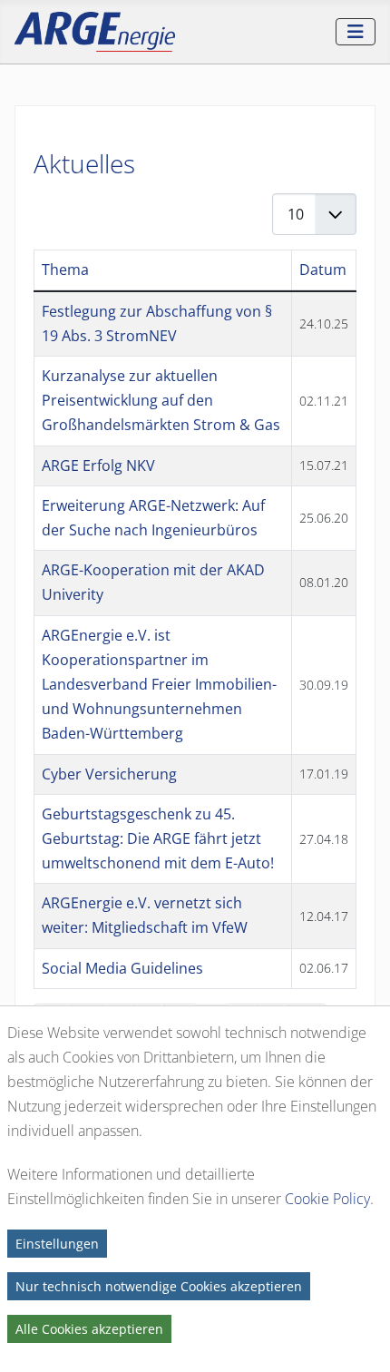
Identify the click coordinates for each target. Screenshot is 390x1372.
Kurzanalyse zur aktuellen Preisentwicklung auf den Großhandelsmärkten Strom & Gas (161, 400)
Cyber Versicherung (109, 774)
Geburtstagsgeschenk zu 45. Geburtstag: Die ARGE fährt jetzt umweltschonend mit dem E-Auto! (158, 838)
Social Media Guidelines (122, 968)
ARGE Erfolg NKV (98, 465)
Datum (322, 269)
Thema (65, 269)
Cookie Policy (327, 1199)
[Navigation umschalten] (355, 31)
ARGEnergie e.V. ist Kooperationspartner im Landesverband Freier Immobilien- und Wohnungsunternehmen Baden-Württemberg (159, 684)
